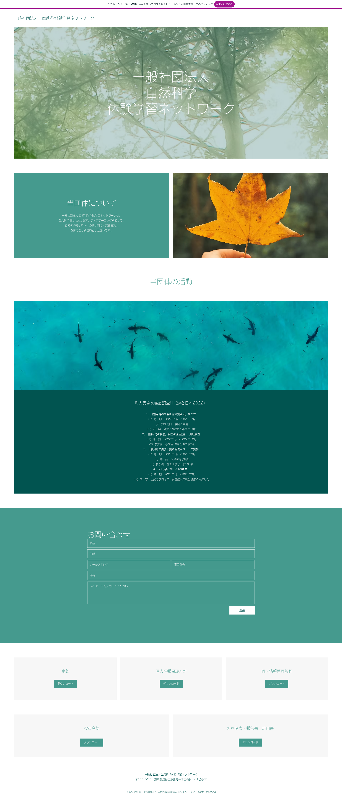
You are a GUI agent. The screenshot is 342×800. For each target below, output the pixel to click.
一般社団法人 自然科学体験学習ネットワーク (54, 18)
